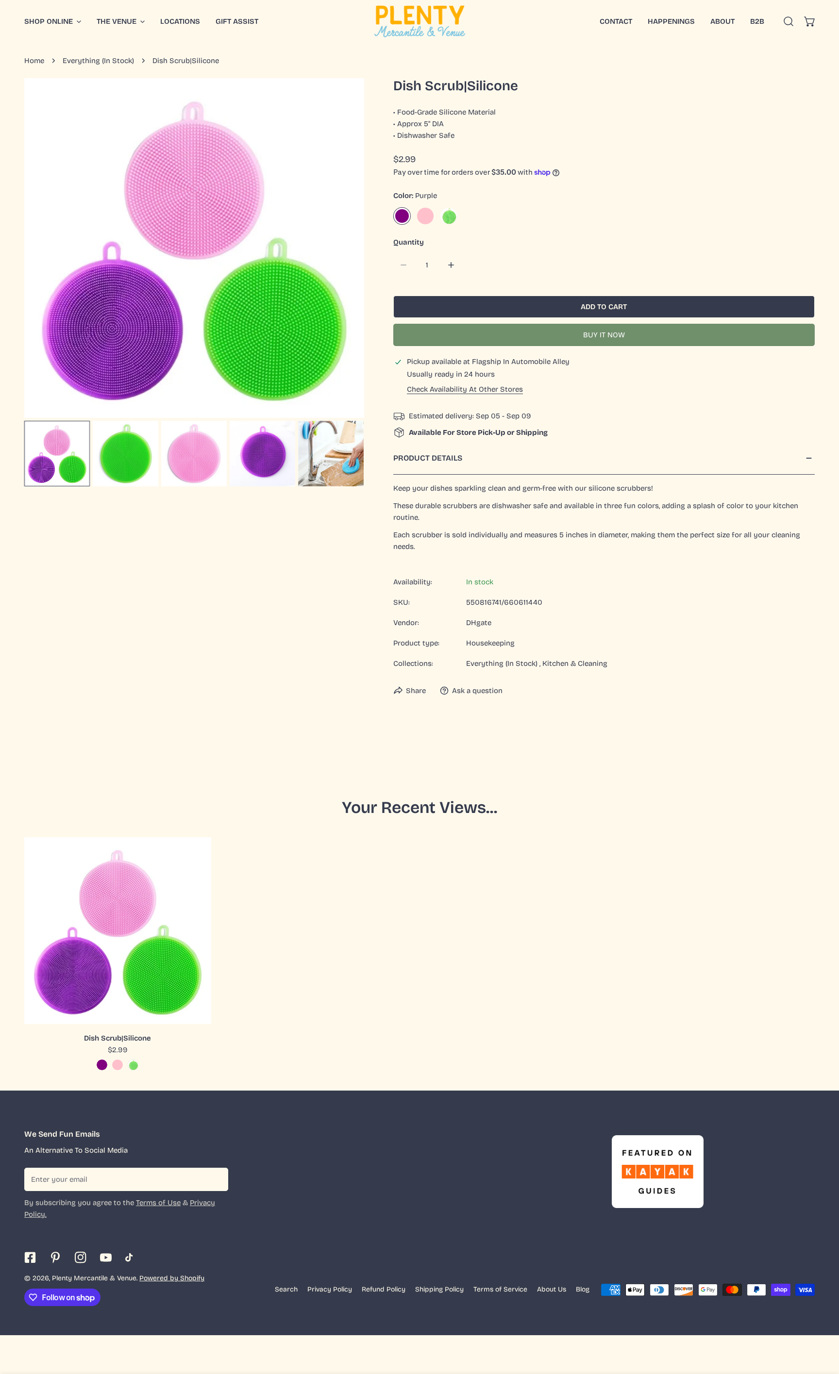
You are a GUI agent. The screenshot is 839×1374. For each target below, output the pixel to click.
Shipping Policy (439, 1289)
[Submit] (215, 1179)
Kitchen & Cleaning (574, 663)
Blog (582, 1289)
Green (448, 216)
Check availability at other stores (465, 389)
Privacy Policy (329, 1289)
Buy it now (604, 335)
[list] (194, 248)
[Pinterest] (55, 1257)
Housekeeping (490, 643)
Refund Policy (383, 1289)
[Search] (788, 21)
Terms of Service (500, 1289)
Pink (425, 216)
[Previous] (47, 249)
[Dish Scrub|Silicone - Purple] (102, 1065)
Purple (402, 216)
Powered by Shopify (171, 1278)
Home (34, 60)
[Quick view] (193, 1013)
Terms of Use (158, 1202)
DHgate (478, 622)
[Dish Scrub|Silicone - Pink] (117, 1065)
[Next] (341, 249)
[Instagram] (80, 1257)
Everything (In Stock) (98, 60)
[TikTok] (131, 1257)
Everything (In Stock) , (503, 663)
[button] (810, 21)
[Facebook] (30, 1257)
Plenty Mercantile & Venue (94, 1278)
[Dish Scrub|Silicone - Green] (133, 1065)
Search (286, 1289)
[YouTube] (105, 1257)
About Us (551, 1289)
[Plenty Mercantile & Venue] (419, 21)
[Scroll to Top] (821, 1322)
